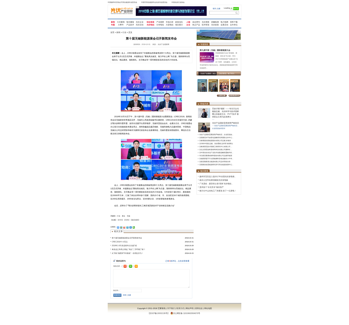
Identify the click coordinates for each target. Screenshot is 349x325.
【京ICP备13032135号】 (158, 313)
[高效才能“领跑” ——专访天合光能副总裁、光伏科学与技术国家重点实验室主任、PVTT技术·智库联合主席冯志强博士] (204, 117)
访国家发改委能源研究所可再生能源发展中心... (216, 165)
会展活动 (224, 25)
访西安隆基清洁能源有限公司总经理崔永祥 (214, 162)
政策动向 (179, 22)
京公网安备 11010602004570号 (186, 313)
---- (213, 119)
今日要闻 (121, 22)
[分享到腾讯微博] (127, 227)
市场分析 (169, 22)
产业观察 (160, 22)
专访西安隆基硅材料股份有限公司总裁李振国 (215, 156)
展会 (123, 216)
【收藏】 (113, 220)
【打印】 (120, 220)
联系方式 (180, 308)
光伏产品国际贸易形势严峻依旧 (225, 123)
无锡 (128, 216)
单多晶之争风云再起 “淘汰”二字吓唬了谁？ (128, 249)
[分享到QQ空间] (121, 227)
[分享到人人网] (131, 227)
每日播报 (130, 22)
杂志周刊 (196, 22)
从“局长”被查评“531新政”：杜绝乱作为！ (127, 253)
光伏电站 (150, 25)
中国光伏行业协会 (178, 2)
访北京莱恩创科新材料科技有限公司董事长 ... (215, 150)
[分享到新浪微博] (124, 227)
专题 (113, 25)
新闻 (113, 22)
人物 (188, 22)
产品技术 (130, 25)
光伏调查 (205, 22)
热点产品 (196, 25)
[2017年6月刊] (213, 91)
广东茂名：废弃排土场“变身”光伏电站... (216, 184)
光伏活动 (139, 25)
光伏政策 (215, 25)
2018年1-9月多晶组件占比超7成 (124, 246)
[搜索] (236, 12)
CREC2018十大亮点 (120, 242)
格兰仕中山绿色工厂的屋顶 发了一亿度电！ (217, 191)
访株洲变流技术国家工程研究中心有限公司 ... (215, 147)
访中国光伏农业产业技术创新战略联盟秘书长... (216, 153)
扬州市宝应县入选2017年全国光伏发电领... (217, 176)
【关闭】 (127, 220)
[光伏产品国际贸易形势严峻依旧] (204, 132)
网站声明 (189, 308)
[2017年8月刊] (202, 91)
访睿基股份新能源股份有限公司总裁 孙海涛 (215, 141)
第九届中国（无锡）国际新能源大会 (215, 50)
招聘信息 (199, 308)
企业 (188, 25)
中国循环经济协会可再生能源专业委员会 (122, 2)
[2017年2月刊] (235, 91)
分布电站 (160, 25)
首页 (112, 32)
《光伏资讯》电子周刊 (226, 73)
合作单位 (234, 25)
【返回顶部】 (135, 220)
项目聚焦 (204, 171)
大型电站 (169, 25)
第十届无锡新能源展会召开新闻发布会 (127, 238)
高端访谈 (204, 104)
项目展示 (179, 25)
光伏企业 (139, 22)
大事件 (121, 25)
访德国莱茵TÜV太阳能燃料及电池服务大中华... (216, 159)
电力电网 (224, 22)
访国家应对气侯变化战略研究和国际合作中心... (216, 138)
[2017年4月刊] (224, 91)
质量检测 (215, 22)
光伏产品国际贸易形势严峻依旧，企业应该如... (216, 135)
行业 (124, 32)
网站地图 (208, 308)
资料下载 (234, 22)
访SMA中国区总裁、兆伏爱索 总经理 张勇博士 (216, 144)
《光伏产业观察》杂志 (207, 73)
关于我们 (171, 308)
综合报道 (150, 22)
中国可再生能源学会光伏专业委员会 (154, 2)
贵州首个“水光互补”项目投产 (211, 187)
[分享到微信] (134, 227)
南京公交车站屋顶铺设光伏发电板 (213, 180)
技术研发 (205, 25)
